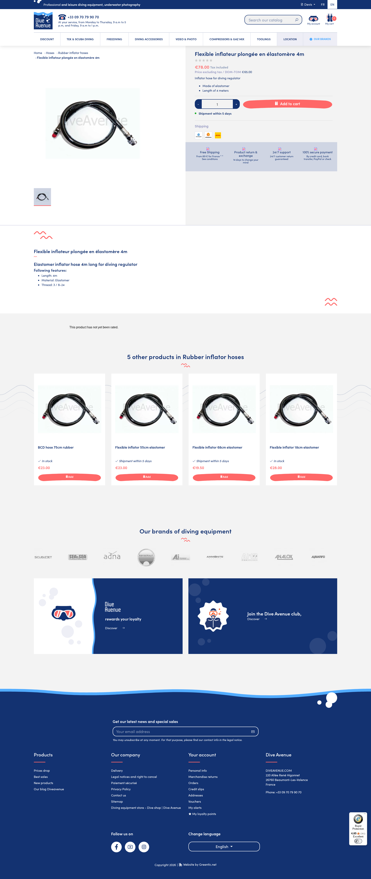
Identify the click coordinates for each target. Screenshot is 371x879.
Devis (308, 4)
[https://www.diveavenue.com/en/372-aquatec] (318, 557)
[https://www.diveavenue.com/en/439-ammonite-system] (215, 557)
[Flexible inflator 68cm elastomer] (224, 429)
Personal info (197, 770)
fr (323, 4)
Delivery (117, 770)
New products (43, 783)
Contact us (118, 795)
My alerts (195, 808)
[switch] (358, 841)
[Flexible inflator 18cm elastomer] (301, 429)
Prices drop (42, 770)
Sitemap (117, 801)
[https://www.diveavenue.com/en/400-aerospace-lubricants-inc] (180, 557)
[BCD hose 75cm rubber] (69, 429)
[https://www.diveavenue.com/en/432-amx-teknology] (249, 557)
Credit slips (196, 789)
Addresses (195, 795)
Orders (193, 783)
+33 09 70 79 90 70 (83, 16)
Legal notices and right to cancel (134, 777)
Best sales (41, 777)
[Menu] (364, 814)
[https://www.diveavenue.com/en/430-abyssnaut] (146, 557)
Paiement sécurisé (124, 783)
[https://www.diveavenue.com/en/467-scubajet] (43, 557)
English (222, 846)
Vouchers (194, 801)
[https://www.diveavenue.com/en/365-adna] (112, 557)
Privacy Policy (121, 789)
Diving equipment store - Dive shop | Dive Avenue (146, 808)
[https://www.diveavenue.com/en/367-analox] (283, 557)
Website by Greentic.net (199, 864)
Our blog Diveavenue (49, 789)
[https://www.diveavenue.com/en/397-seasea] (77, 557)
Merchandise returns (203, 777)
